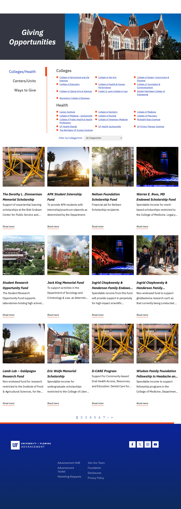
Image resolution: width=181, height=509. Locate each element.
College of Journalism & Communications (148, 86)
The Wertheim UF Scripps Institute (76, 130)
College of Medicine (146, 112)
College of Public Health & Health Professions (75, 121)
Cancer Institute (67, 112)
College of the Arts (107, 77)
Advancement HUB (69, 463)
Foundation (94, 468)
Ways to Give (25, 90)
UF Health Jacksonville (109, 126)
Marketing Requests (69, 476)
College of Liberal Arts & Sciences (75, 91)
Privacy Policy (96, 478)
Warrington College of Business (74, 98)
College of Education (69, 84)
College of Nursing (107, 115)
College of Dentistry (108, 112)
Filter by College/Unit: (71, 137)
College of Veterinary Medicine (113, 119)
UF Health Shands (68, 126)
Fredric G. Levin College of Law (113, 91)
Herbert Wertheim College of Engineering (151, 93)
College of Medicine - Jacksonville (75, 115)
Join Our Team (96, 463)
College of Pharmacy (147, 115)
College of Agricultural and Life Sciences (74, 79)
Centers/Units (24, 80)
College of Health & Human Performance (111, 86)
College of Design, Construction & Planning (153, 79)
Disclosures (94, 473)
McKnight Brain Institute (148, 119)
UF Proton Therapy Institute (150, 126)
